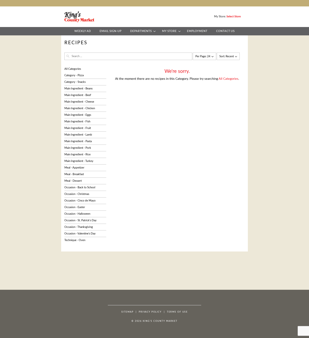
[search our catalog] (67, 56)
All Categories (72, 69)
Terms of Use (177, 312)
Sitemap (127, 312)
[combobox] (204, 56)
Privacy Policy (150, 312)
